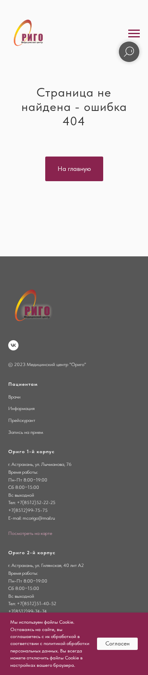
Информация (21, 408)
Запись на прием (25, 432)
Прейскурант (21, 420)
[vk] (13, 345)
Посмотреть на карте (30, 533)
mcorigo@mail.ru (39, 518)
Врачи (14, 397)
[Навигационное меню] (134, 34)
